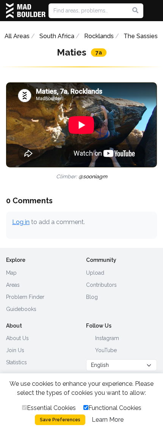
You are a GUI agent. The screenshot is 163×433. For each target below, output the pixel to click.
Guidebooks (21, 309)
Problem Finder (25, 297)
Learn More (108, 419)
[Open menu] (154, 10)
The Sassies (141, 36)
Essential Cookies (51, 407)
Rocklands (99, 36)
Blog (92, 297)
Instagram (106, 338)
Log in (21, 222)
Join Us (15, 350)
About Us (17, 338)
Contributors (101, 285)
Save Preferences (60, 419)
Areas (13, 285)
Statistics (16, 362)
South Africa (56, 36)
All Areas (17, 36)
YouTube (105, 350)
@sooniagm (92, 176)
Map (11, 273)
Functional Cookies (114, 407)
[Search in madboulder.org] (135, 10)
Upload (95, 273)
